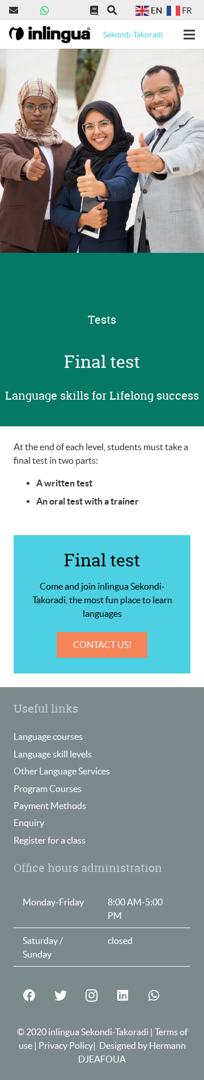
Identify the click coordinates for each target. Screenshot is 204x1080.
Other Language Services (62, 771)
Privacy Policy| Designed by (94, 1045)
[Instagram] (91, 995)
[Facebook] (29, 995)
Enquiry (29, 823)
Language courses (48, 736)
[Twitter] (60, 995)
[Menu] (189, 34)
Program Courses (48, 788)
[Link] (15, 10)
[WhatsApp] (45, 10)
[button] (111, 10)
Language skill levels (53, 754)
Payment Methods (50, 806)
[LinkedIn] (122, 995)
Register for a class (50, 840)
